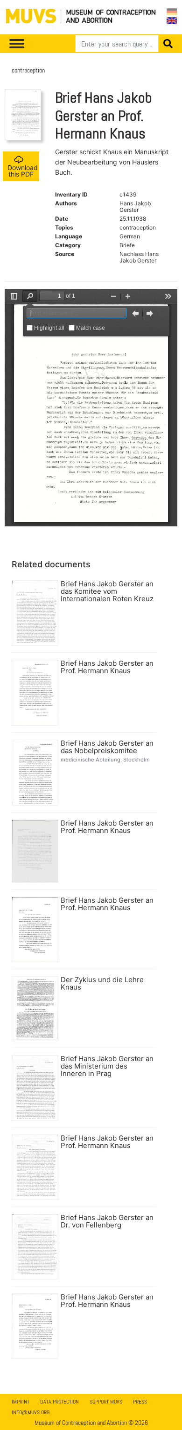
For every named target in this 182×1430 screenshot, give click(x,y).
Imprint (20, 1401)
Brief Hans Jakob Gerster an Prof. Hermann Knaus (107, 667)
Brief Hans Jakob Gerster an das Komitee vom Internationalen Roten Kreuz (107, 591)
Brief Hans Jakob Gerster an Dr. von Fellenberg (107, 1221)
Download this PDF (22, 171)
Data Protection (59, 1401)
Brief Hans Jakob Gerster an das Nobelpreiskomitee (107, 747)
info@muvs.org (30, 1412)
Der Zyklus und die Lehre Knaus (102, 983)
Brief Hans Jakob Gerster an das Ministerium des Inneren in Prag (107, 1066)
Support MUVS (106, 1401)
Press (140, 1401)
